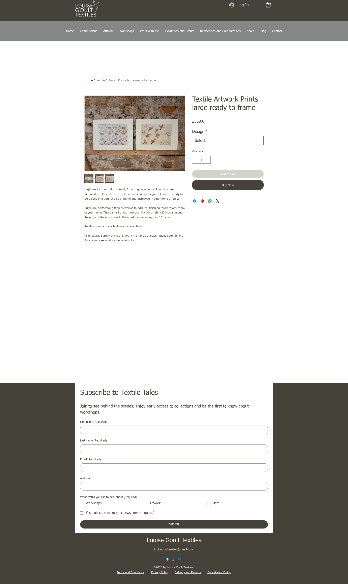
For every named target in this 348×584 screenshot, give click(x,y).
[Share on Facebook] (194, 201)
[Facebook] (167, 559)
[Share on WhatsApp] (210, 201)
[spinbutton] (201, 159)
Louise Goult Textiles (174, 541)
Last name (93, 440)
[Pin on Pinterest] (202, 201)
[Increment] (207, 159)
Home (88, 80)
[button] (268, 4)
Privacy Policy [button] (159, 572)
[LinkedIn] (179, 559)
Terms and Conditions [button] (130, 572)
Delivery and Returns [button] (188, 572)
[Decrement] (195, 159)
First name (93, 422)
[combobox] (228, 140)
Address (85, 478)
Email (90, 459)
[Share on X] (217, 201)
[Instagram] (173, 559)
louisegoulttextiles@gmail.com (173, 549)
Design (199, 132)
